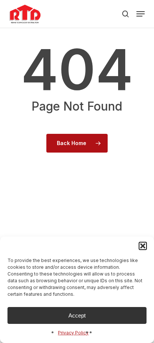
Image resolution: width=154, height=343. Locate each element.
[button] (143, 246)
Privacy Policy (73, 333)
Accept (77, 315)
